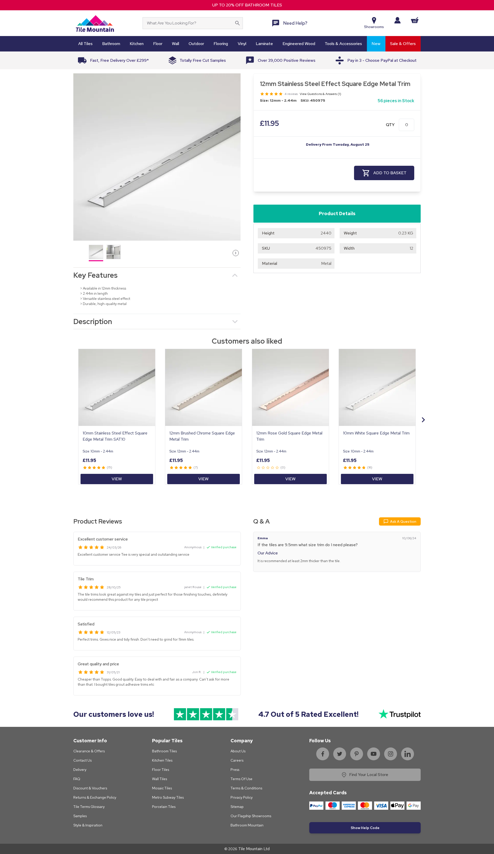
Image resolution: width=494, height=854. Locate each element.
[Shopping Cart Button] (415, 20)
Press (235, 769)
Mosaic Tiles (162, 788)
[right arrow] (236, 253)
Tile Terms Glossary (89, 806)
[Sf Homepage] (94, 23)
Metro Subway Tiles (168, 797)
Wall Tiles (159, 779)
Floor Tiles (160, 769)
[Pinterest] (357, 754)
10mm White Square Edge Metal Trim (376, 433)
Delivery (79, 769)
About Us (238, 751)
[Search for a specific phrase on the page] (237, 23)
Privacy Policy (242, 797)
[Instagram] (390, 754)
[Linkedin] (407, 754)
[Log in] (397, 20)
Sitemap (237, 806)
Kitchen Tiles (162, 760)
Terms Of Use (241, 779)
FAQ (76, 779)
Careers (237, 760)
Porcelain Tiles (163, 806)
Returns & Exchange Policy (94, 797)
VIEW (117, 479)
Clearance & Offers (89, 751)
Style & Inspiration (87, 825)
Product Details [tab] (337, 213)
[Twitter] (340, 754)
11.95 (269, 123)
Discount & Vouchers (90, 788)
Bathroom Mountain (247, 825)
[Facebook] (323, 754)
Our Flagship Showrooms (251, 816)
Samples (80, 816)
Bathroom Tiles (164, 751)
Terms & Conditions (246, 788)
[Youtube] (373, 754)
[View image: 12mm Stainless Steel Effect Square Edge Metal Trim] (157, 157)
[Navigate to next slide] (423, 420)
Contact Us (82, 760)
